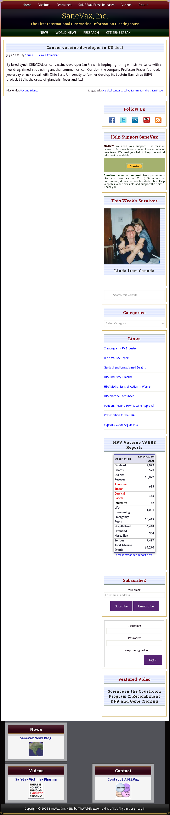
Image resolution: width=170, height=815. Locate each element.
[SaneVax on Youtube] (144, 122)
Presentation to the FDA (119, 415)
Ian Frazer (158, 90)
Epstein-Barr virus (141, 90)
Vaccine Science (29, 90)
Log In (153, 659)
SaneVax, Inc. (85, 16)
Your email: (134, 590)
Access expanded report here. (134, 555)
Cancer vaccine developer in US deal (85, 47)
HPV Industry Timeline (118, 377)
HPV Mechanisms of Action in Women (128, 386)
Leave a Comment (48, 55)
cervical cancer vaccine (116, 90)
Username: (134, 626)
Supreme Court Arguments (121, 424)
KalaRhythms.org (124, 808)
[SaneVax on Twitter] (121, 122)
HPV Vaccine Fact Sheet (119, 396)
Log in (141, 808)
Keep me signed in (136, 650)
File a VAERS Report (116, 358)
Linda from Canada (134, 270)
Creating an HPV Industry (120, 348)
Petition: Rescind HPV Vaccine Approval (129, 405)
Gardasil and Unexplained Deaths (125, 367)
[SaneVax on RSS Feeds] (156, 122)
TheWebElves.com (89, 808)
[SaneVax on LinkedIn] (132, 122)
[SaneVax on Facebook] (111, 122)
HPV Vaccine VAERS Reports (134, 445)
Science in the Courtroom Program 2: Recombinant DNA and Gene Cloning (134, 696)
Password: (134, 638)
